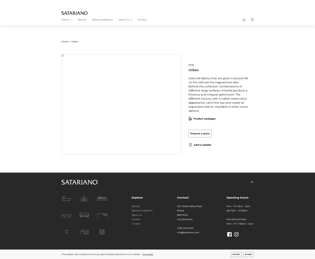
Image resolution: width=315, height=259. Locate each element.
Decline (236, 254)
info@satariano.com (188, 232)
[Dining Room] (66, 216)
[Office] (102, 216)
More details (147, 254)
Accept (248, 254)
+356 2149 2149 (185, 228)
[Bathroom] (66, 198)
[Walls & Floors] (102, 231)
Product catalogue (205, 118)
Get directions (185, 219)
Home (65, 41)
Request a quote (200, 133)
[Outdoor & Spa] (66, 232)
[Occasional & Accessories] (84, 231)
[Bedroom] (102, 199)
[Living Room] (84, 215)
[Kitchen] (84, 198)
